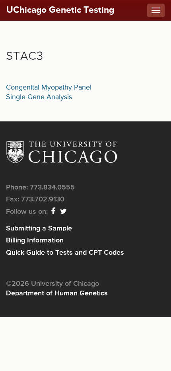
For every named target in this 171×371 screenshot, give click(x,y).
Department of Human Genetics (57, 293)
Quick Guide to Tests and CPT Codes (65, 252)
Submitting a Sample (39, 228)
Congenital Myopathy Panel (48, 87)
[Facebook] (53, 211)
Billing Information (35, 240)
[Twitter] (64, 211)
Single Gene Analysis (39, 97)
